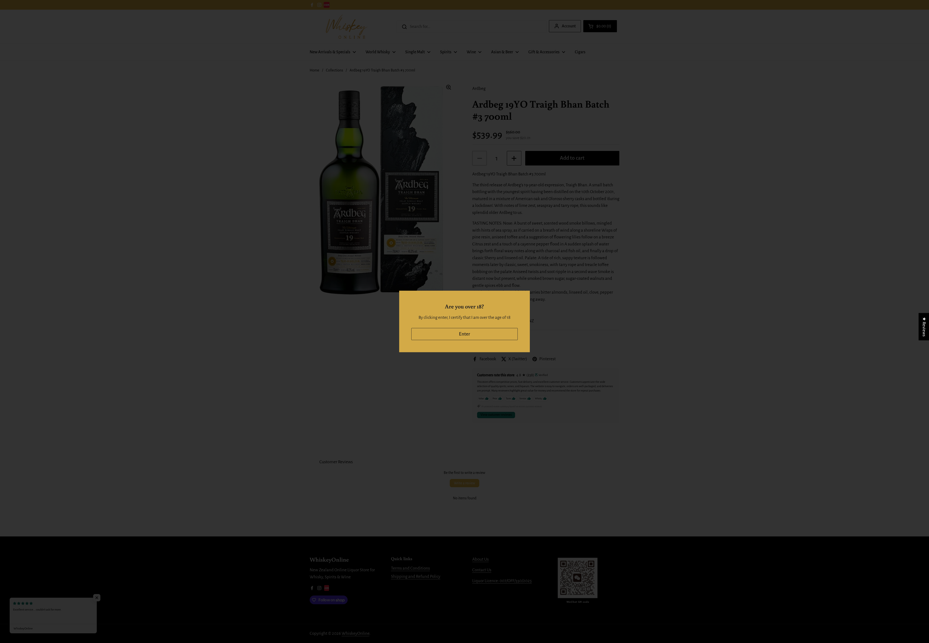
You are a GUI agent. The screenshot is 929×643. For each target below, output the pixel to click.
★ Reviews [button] (924, 327)
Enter (464, 334)
